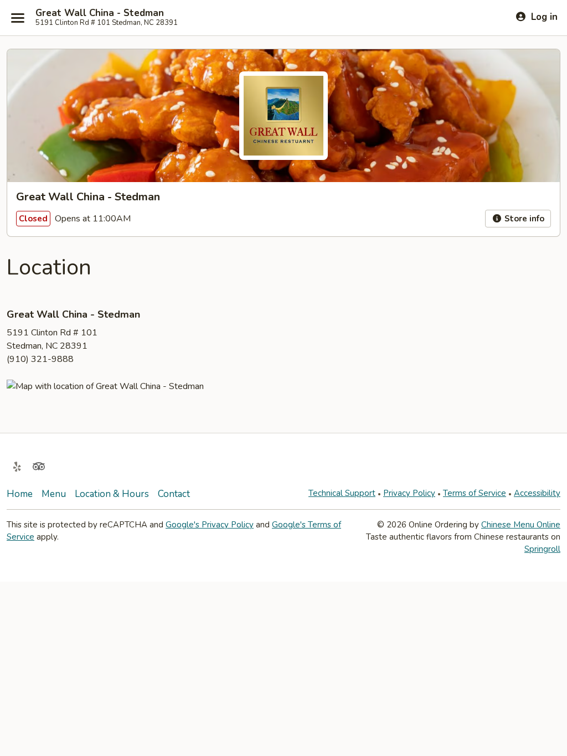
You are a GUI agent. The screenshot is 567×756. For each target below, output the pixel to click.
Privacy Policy (409, 493)
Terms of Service (474, 493)
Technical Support (341, 493)
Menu (54, 494)
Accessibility (537, 493)
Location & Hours (112, 494)
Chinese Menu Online (520, 524)
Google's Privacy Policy (210, 524)
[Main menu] (17, 17)
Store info (523, 218)
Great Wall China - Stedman (99, 13)
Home (20, 494)
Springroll (542, 549)
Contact (174, 494)
